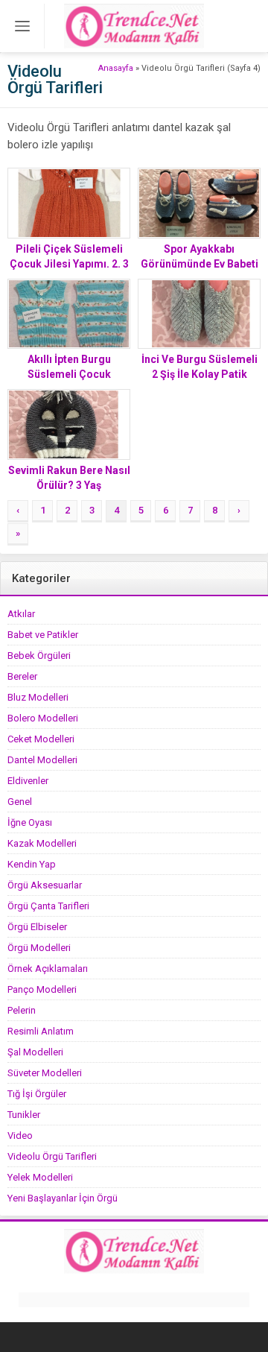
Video (20, 1135)
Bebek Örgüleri (39, 655)
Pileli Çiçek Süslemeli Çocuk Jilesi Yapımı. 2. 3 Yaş (69, 264)
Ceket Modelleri (40, 739)
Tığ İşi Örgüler (36, 1093)
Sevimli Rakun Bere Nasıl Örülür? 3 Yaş (69, 477)
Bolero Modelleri (42, 718)
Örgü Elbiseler (37, 926)
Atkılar (21, 613)
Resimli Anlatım (40, 1031)
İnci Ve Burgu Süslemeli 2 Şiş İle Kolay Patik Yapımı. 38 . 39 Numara (199, 374)
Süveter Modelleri (44, 1072)
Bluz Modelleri (37, 697)
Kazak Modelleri (42, 843)
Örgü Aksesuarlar (44, 885)
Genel (19, 801)
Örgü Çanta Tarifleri (48, 906)
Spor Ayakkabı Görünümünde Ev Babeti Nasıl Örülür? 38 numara (199, 264)
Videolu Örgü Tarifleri (52, 1156)
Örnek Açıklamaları (47, 968)
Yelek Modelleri (40, 1177)
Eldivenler (27, 780)
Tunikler (23, 1114)
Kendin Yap (31, 864)
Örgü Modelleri (39, 947)
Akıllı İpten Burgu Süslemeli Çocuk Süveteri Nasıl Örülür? (69, 374)
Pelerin (21, 1010)
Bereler (22, 676)
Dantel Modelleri (42, 759)
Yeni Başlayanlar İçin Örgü (62, 1198)
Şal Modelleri (35, 1052)
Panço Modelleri (42, 989)
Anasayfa (115, 68)
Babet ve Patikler (42, 634)
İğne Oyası (29, 822)
